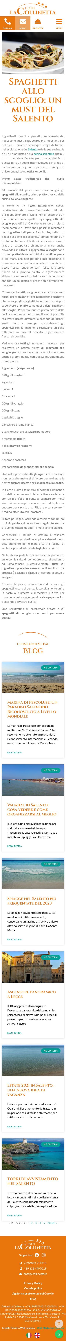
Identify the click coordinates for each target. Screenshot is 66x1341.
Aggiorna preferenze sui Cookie (33, 1293)
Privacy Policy (33, 1283)
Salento (33, 149)
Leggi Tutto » (14, 752)
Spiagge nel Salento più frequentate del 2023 (31, 901)
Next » (52, 1223)
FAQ (33, 1298)
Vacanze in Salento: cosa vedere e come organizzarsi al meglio (31, 810)
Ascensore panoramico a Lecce (31, 994)
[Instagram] (44, 1255)
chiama (7, 28)
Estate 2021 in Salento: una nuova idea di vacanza (30, 1090)
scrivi (22, 28)
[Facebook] (37, 1255)
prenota (38, 28)
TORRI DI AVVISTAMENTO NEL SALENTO (32, 1181)
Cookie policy (33, 1288)
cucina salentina (44, 153)
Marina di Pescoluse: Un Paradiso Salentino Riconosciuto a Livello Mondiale (32, 709)
